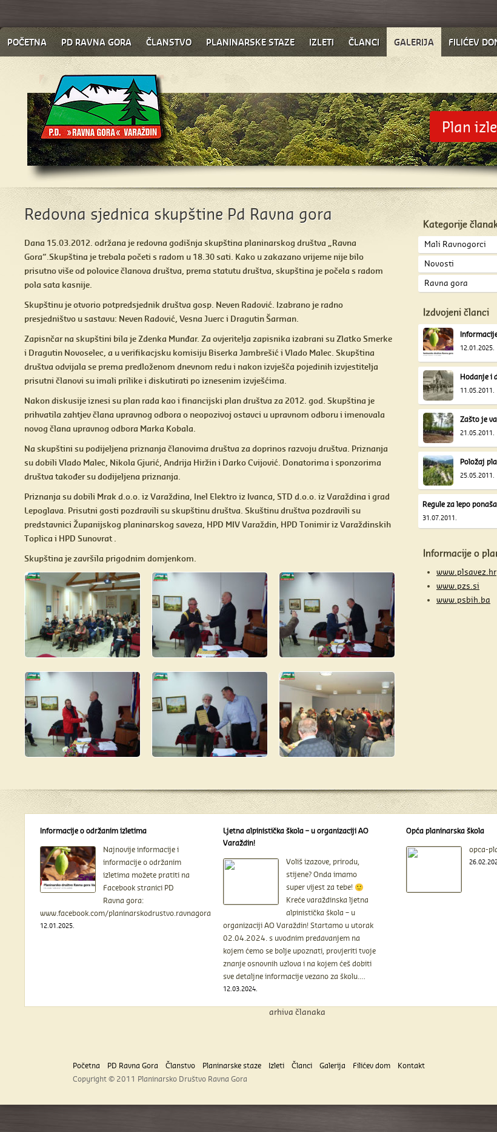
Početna (86, 1065)
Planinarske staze (231, 1065)
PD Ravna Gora (132, 1065)
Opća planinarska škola (445, 830)
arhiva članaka (297, 1012)
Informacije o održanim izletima (93, 830)
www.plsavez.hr (466, 572)
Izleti (276, 1065)
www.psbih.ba (463, 600)
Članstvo (180, 1065)
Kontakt (411, 1065)
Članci (302, 1065)
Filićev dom (371, 1065)
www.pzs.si (457, 586)
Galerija (332, 1065)
